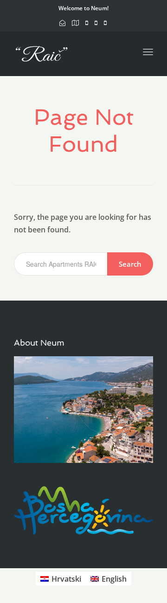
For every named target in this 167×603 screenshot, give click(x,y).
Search (130, 264)
